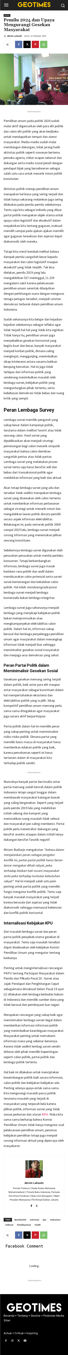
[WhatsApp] (43, 44)
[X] (27, 44)
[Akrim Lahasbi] (34, 1169)
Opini (7, 15)
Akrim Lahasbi (14, 35)
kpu (44, 1219)
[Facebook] (18, 44)
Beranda (9, 1315)
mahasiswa (55, 1219)
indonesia (34, 1219)
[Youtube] (25, 1340)
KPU (45, 1114)
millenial (9, 1224)
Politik (37, 1224)
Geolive (36, 1315)
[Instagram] (12, 1340)
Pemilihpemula (24, 1224)
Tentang (22, 1315)
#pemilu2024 (20, 1219)
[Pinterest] (35, 44)
